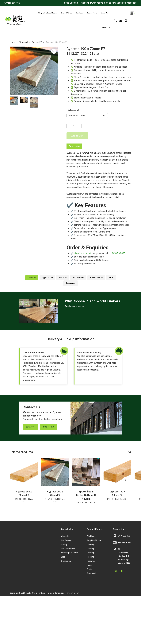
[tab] (74, 146)
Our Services (67, 540)
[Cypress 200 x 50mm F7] (24, 472)
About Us (104, 13)
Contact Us (106, 27)
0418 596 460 (118, 253)
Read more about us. (75, 306)
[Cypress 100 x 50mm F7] (117, 472)
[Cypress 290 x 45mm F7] (55, 472)
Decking (90, 548)
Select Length (74, 110)
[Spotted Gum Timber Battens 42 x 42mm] (86, 472)
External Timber (66, 13)
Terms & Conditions (55, 593)
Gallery (64, 544)
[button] (53, 51)
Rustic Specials (70, 3)
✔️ (82, 253)
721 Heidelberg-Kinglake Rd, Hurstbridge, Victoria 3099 (124, 556)
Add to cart (77, 135)
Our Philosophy (68, 548)
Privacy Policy (72, 593)
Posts (89, 569)
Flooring (90, 557)
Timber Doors (92, 13)
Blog (63, 557)
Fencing (90, 552)
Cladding (90, 536)
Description (74, 146)
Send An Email (124, 542)
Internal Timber (51, 13)
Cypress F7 (37, 42)
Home (12, 42)
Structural (23, 42)
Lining (89, 565)
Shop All (41, 13)
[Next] (125, 480)
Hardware (79, 13)
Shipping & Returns (69, 552)
